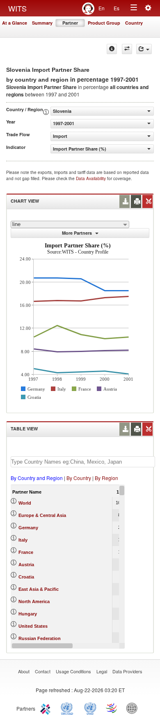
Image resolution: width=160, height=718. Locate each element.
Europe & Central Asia (42, 515)
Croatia (26, 576)
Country (134, 23)
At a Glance (14, 23)
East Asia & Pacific (38, 589)
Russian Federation (39, 638)
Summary (42, 23)
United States (33, 626)
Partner (70, 23)
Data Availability (91, 178)
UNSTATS (90, 708)
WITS (17, 8)
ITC (47, 708)
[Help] (112, 49)
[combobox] (70, 224)
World (24, 503)
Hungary (27, 613)
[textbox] (83, 461)
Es (116, 8)
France (25, 552)
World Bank (134, 708)
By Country (78, 477)
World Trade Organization (112, 708)
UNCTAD (68, 708)
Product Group (104, 23)
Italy (22, 539)
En (101, 8)
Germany (28, 527)
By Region (106, 477)
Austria (26, 564)
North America (34, 601)
